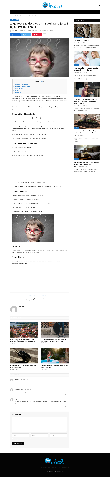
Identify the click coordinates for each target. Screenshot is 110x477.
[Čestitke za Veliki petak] (87, 31)
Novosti (14, 12)
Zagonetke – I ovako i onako (21, 86)
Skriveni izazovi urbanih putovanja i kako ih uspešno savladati (23, 366)
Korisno (41, 12)
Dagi (75, 135)
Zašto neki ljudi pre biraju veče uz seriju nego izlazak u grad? (86, 163)
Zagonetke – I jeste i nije (20, 84)
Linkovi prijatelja (63, 468)
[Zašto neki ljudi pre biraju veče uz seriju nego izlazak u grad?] (87, 152)
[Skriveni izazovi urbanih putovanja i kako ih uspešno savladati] (24, 356)
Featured (77, 127)
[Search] (99, 5)
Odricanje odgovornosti (48, 468)
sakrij (42, 81)
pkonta (16, 30)
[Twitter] (4, 88)
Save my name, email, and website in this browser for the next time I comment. (34, 439)
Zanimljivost (17, 92)
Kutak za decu (66, 12)
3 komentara (43, 30)
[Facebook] (4, 84)
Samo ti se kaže (18, 88)
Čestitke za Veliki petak (82, 40)
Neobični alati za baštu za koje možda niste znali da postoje (85, 132)
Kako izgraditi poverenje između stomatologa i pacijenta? (86, 69)
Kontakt (77, 12)
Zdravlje (76, 64)
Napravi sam (77, 96)
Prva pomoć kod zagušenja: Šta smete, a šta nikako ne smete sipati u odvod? (85, 101)
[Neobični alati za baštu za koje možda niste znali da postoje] (87, 121)
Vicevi (33, 12)
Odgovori (16, 90)
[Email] (4, 99)
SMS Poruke (24, 12)
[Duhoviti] (36, 5)
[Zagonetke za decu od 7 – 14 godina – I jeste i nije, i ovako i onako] (39, 57)
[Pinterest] (4, 95)
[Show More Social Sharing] (44, 34)
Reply (66, 385)
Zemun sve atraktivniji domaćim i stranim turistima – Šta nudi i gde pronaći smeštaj (22, 340)
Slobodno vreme (53, 12)
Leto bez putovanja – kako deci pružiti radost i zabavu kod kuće (54, 366)
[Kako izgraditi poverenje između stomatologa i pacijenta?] (87, 58)
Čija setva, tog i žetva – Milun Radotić (51, 298)
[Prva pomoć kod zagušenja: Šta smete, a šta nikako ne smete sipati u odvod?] (87, 89)
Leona (16, 379)
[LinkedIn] (4, 92)
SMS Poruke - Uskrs (79, 37)
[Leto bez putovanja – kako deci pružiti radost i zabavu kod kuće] (55, 356)
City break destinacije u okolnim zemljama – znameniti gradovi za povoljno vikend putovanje (54, 341)
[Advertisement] (39, 168)
